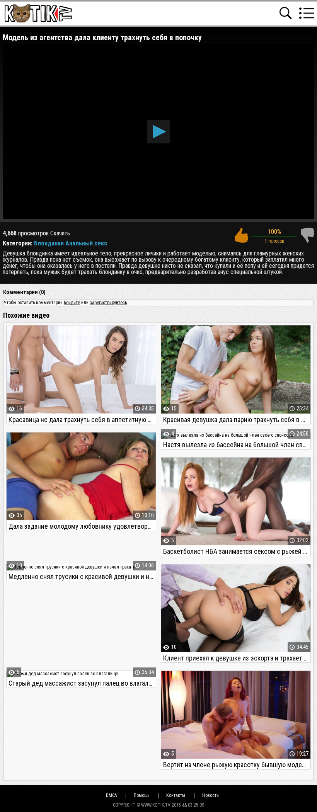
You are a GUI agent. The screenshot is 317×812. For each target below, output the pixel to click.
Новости (210, 795)
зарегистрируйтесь (108, 302)
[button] (158, 131)
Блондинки (49, 243)
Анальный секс (86, 243)
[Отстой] (307, 235)
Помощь (141, 795)
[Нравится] (241, 235)
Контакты (175, 795)
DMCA (111, 795)
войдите (72, 302)
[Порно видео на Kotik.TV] (38, 12)
